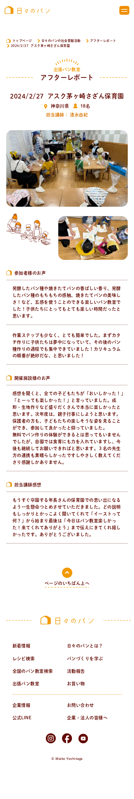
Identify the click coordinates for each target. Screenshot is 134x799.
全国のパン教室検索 (32, 671)
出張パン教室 (26, 683)
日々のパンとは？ (85, 646)
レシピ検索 (23, 658)
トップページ (22, 40)
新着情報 (21, 646)
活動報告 (76, 671)
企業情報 (21, 705)
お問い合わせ (80, 705)
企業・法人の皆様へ (87, 718)
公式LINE (22, 718)
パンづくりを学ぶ (85, 658)
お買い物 (76, 683)
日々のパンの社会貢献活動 (61, 40)
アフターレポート (103, 40)
